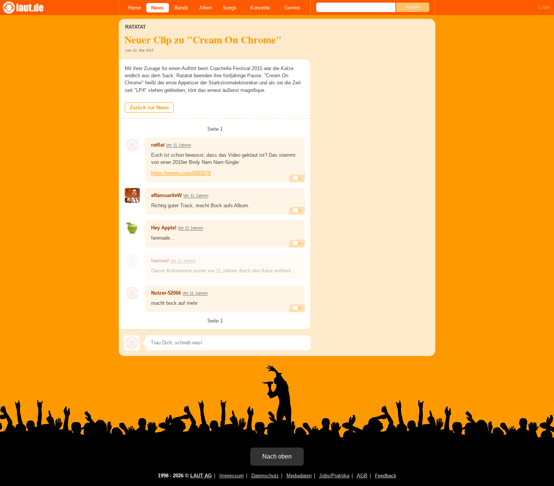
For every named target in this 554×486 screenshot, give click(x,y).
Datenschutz (265, 475)
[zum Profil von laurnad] (132, 260)
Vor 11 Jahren (178, 145)
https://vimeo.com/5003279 (181, 173)
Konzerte (260, 8)
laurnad (160, 260)
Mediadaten (299, 475)
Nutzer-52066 (166, 293)
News (157, 8)
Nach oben (277, 456)
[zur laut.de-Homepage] (30, 7)
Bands (181, 8)
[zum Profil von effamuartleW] (132, 195)
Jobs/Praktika (334, 475)
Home (134, 8)
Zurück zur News (149, 107)
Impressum (231, 475)
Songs (230, 8)
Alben (205, 8)
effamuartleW (166, 195)
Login (544, 7)
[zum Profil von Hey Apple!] (132, 227)
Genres (292, 8)
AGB (362, 475)
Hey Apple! (163, 228)
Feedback (385, 475)
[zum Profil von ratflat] (132, 145)
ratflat (157, 145)
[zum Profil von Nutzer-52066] (132, 293)
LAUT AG (201, 475)
